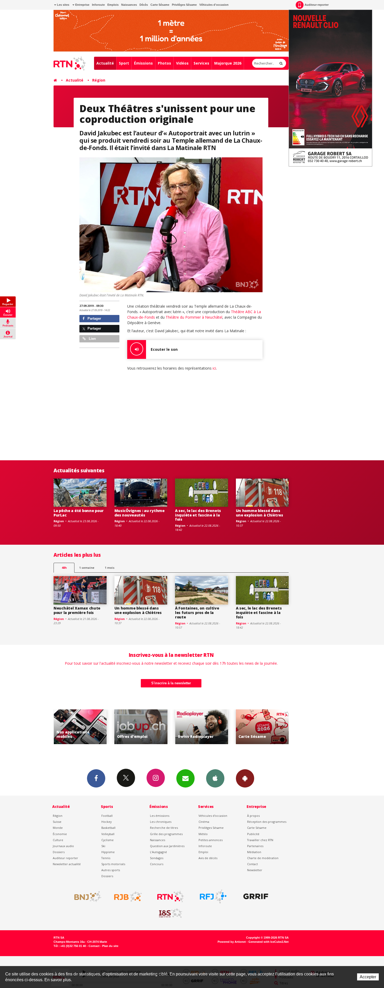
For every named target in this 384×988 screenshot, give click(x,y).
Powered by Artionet (232, 941)
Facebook (96, 778)
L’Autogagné (158, 852)
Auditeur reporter (65, 858)
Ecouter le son (164, 349)
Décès (143, 4)
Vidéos (182, 63)
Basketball (108, 827)
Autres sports (110, 870)
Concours (156, 864)
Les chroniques (160, 821)
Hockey (106, 821)
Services (201, 63)
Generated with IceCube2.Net (268, 941)
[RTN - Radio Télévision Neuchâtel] (170, 896)
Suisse (57, 821)
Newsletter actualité (67, 864)
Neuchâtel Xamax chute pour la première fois (77, 610)
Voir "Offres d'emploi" (90, 726)
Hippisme (108, 852)
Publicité (253, 834)
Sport (124, 63)
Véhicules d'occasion (214, 4)
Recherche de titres (164, 827)
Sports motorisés (113, 864)
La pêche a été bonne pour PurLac (79, 513)
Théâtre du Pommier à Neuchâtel (194, 317)
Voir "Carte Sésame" (211, 726)
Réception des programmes (266, 821)
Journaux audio (63, 846)
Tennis (105, 858)
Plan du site (110, 945)
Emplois (113, 4)
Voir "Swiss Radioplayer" (150, 726)
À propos (253, 815)
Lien (92, 339)
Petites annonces (211, 840)
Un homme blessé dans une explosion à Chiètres (259, 513)
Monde (58, 827)
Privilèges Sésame (184, 4)
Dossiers (59, 852)
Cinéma (204, 821)
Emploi (203, 852)
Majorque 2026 (227, 63)
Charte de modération (262, 858)
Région (98, 80)
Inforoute (98, 4)
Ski (103, 846)
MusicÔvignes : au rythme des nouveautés (139, 513)
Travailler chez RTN (260, 840)
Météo (203, 834)
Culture (58, 840)
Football (107, 815)
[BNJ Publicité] (85, 896)
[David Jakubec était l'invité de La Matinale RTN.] (171, 224)
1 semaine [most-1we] (86, 568)
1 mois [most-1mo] (109, 568)
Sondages (156, 858)
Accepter (368, 977)
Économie (60, 834)
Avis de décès (208, 858)
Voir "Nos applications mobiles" (272, 726)
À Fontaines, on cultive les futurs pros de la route (197, 612)
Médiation (254, 852)
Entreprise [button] (81, 4)
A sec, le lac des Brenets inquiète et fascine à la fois (198, 515)
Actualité (105, 63)
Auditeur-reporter (317, 4)
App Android (245, 778)
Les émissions (159, 815)
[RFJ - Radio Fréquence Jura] (213, 896)
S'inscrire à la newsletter (171, 683)
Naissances (129, 4)
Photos (164, 63)
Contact (252, 864)
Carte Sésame (159, 4)
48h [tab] (64, 568)
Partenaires (255, 846)
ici (214, 368)
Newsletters (185, 778)
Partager (93, 318)
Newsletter (254, 870)
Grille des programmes (166, 834)
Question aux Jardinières (167, 846)
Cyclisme (107, 840)
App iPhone (215, 778)
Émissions (143, 63)
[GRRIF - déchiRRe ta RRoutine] (255, 896)
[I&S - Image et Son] (170, 913)
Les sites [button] (62, 4)
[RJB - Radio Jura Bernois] (128, 896)
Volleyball (107, 834)
